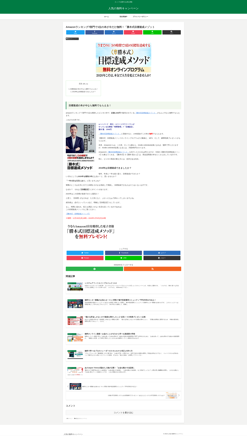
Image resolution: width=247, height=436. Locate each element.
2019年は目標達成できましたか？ (84, 91)
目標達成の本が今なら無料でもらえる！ (84, 89)
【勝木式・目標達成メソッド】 (78, 214)
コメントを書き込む (123, 412)
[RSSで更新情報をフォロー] (152, 269)
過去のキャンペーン (72, 38)
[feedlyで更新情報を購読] (94, 269)
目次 (80, 84)
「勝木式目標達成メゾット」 (146, 113)
